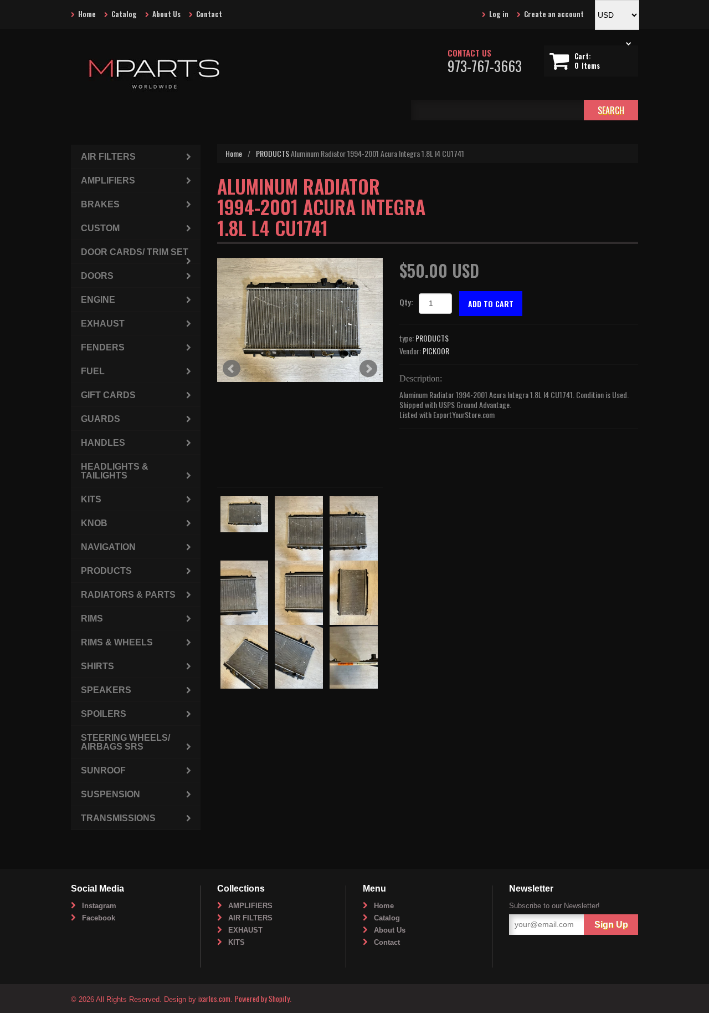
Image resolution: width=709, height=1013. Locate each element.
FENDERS (103, 347)
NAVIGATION (108, 547)
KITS (91, 499)
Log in (498, 13)
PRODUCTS (272, 153)
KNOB (94, 523)
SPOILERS (103, 714)
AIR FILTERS (108, 156)
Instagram (99, 906)
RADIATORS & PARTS (128, 594)
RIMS (92, 618)
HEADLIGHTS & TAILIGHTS (114, 471)
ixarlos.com (214, 998)
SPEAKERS (106, 690)
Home (87, 13)
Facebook (98, 918)
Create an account (554, 13)
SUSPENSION (110, 794)
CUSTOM (100, 228)
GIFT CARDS (108, 395)
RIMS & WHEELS (117, 642)
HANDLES (103, 442)
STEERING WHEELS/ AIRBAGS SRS (125, 742)
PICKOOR (436, 351)
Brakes (100, 204)
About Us (166, 13)
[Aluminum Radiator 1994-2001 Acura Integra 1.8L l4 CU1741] (300, 320)
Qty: (406, 302)
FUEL (93, 371)
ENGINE (98, 299)
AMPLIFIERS (108, 180)
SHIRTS (97, 666)
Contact (209, 13)
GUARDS (100, 419)
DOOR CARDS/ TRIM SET (134, 252)
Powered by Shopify (262, 998)
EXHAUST (103, 323)
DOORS (97, 276)
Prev (231, 369)
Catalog (124, 13)
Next (368, 369)
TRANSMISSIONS (118, 818)
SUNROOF (103, 770)
